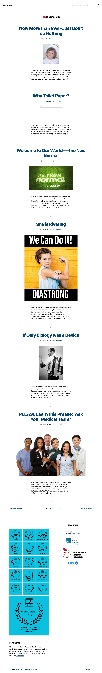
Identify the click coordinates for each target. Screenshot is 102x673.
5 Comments (58, 424)
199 (59, 508)
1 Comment (58, 39)
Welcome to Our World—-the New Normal (51, 153)
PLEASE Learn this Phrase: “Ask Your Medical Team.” (51, 416)
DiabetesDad (18, 669)
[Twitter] (73, 563)
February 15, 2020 (46, 340)
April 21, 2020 (47, 39)
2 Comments (58, 229)
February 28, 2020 (46, 229)
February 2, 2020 (46, 424)
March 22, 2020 (47, 161)
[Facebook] (69, 563)
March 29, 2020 (47, 101)
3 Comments (58, 101)
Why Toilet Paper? (51, 95)
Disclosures (20, 656)
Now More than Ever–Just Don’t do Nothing (51, 31)
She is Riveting (51, 224)
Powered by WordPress (30, 669)
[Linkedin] (76, 563)
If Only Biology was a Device (51, 335)
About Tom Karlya (77, 5)
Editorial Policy (88, 5)
